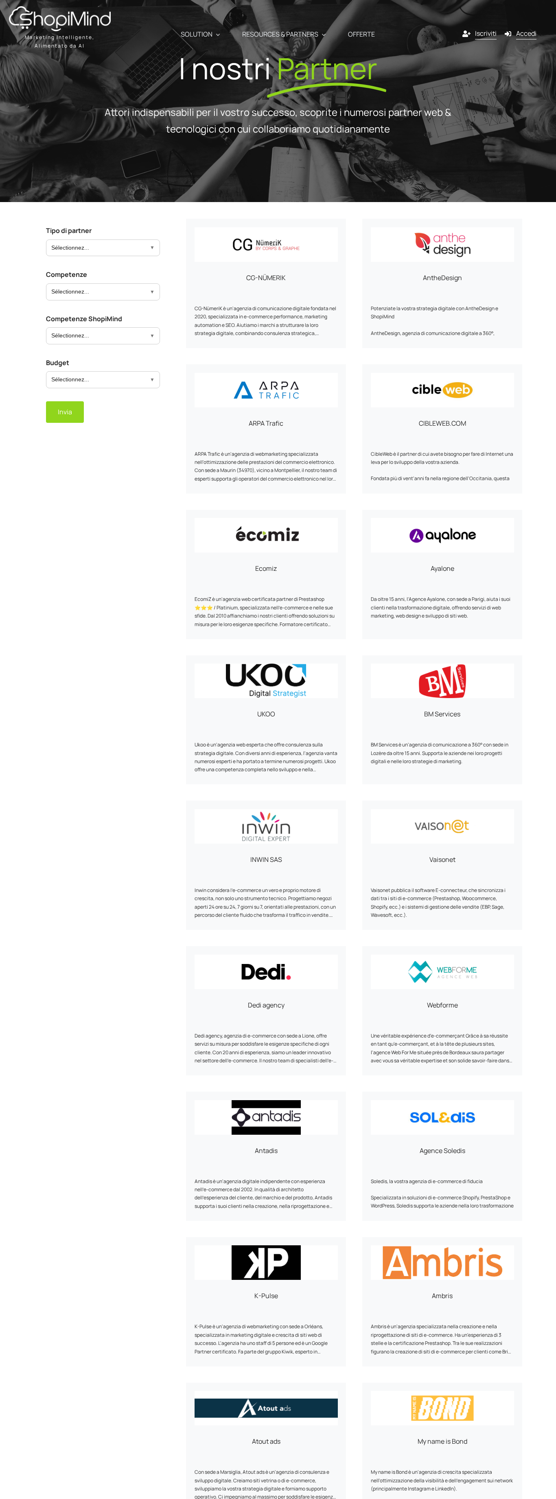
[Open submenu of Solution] (216, 34)
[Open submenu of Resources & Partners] (322, 34)
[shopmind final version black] (60, 9)
